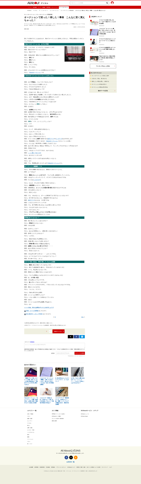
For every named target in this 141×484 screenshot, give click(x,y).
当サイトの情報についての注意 (93, 467)
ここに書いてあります (34, 153)
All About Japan (84, 416)
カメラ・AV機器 (41, 7)
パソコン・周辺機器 (32, 7)
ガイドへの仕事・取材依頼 (58, 418)
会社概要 (31, 467)
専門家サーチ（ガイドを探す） (59, 414)
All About (29, 10)
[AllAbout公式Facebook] (66, 457)
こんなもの (36, 179)
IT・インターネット (64, 7)
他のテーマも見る (103, 90)
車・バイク (29, 443)
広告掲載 (48, 467)
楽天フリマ (51, 138)
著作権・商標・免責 (81, 467)
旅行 (28, 434)
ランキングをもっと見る (103, 66)
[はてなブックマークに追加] (82, 336)
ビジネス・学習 (30, 430)
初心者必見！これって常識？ (34, 314)
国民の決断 (54, 420)
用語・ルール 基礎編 (32, 310)
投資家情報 (42, 467)
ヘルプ (110, 467)
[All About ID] (112, 3)
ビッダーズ (59, 138)
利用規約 (53, 467)
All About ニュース (85, 414)
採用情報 (36, 467)
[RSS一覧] (76, 457)
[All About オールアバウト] (33, 3)
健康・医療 (29, 418)
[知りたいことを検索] (107, 3)
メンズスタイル (30, 432)
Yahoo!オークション (35, 72)
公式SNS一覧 (70, 462)
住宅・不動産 (30, 414)
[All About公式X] (71, 457)
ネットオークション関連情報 (67, 10)
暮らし (28, 425)
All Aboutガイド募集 (56, 416)
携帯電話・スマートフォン (52, 7)
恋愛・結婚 (29, 427)
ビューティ (29, 420)
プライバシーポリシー (61, 467)
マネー (28, 416)
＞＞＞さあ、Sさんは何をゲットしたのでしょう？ (39, 307)
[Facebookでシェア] (76, 336)
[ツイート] (70, 336)
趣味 (28, 436)
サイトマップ (105, 467)
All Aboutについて (71, 467)
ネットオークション (54, 10)
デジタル (44, 3)
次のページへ (58, 331)
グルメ (28, 441)
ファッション (30, 439)
